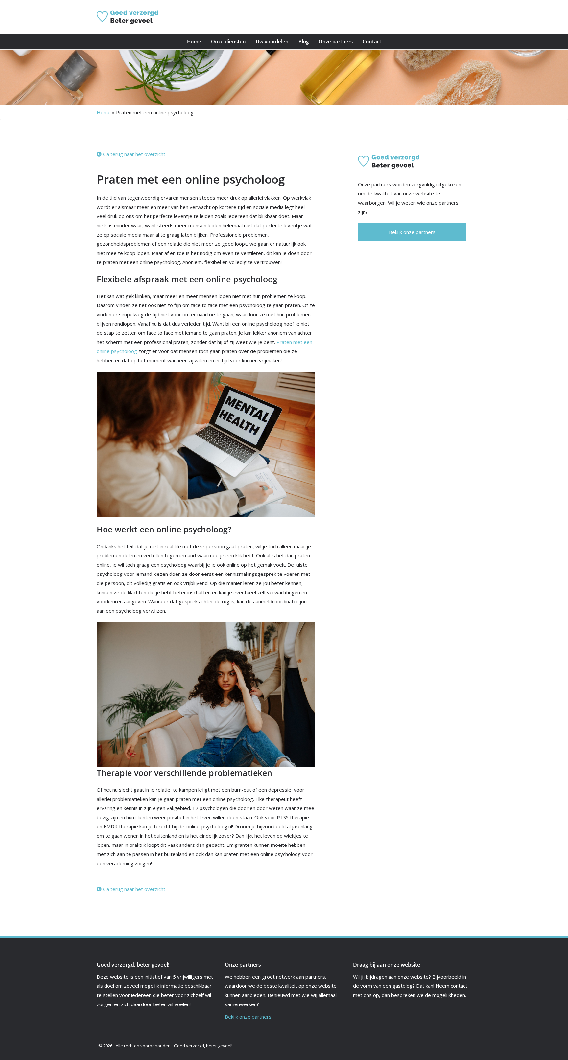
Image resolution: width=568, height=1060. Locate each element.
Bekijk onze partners (248, 1016)
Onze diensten (228, 41)
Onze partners (336, 41)
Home (194, 41)
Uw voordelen (272, 41)
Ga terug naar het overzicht (133, 154)
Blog (303, 41)
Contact (372, 41)
